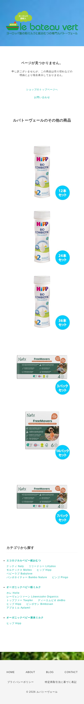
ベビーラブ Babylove (20, 573)
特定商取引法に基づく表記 (61, 682)
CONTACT (71, 672)
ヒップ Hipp (44, 569)
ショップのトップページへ (42, 89)
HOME (11, 672)
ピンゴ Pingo (60, 577)
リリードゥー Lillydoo (42, 566)
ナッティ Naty (15, 566)
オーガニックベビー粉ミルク (24, 587)
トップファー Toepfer (20, 600)
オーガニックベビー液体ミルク (25, 617)
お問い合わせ (42, 97)
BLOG (50, 672)
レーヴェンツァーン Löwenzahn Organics (33, 596)
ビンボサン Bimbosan (39, 604)
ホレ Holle (13, 592)
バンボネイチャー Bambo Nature (27, 577)
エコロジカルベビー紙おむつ (24, 560)
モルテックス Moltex (19, 569)
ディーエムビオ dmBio (51, 600)
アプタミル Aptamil (18, 607)
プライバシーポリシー (20, 682)
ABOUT (30, 672)
